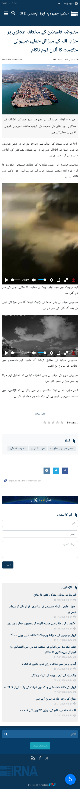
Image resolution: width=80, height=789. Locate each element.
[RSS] (33, 758)
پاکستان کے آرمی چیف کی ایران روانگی (53, 675)
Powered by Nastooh (38, 785)
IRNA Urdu (45, 14)
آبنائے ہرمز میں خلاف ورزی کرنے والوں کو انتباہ (49, 664)
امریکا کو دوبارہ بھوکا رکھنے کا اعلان (54, 595)
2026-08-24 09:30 (63, 692)
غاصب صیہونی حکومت (62, 448)
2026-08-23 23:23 (63, 716)
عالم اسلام (40, 414)
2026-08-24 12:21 (63, 640)
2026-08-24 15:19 (63, 629)
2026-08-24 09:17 (63, 704)
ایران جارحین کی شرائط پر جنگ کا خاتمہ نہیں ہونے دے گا (43, 635)
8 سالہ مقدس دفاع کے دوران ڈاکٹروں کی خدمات (48, 710)
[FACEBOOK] (40, 758)
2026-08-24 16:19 (63, 600)
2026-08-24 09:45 (63, 681)
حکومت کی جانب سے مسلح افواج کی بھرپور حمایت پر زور (41, 623)
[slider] (15, 280)
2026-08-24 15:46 (63, 617)
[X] (47, 758)
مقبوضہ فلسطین (18, 448)
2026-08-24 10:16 (63, 669)
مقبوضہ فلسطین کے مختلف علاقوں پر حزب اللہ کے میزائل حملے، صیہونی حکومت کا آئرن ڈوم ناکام (42, 41)
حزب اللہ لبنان (38, 448)
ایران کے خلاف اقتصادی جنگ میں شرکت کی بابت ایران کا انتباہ (40, 687)
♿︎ (70, 779)
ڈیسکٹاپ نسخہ (40, 745)
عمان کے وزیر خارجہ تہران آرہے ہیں (56, 699)
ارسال (8, 565)
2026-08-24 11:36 (63, 658)
